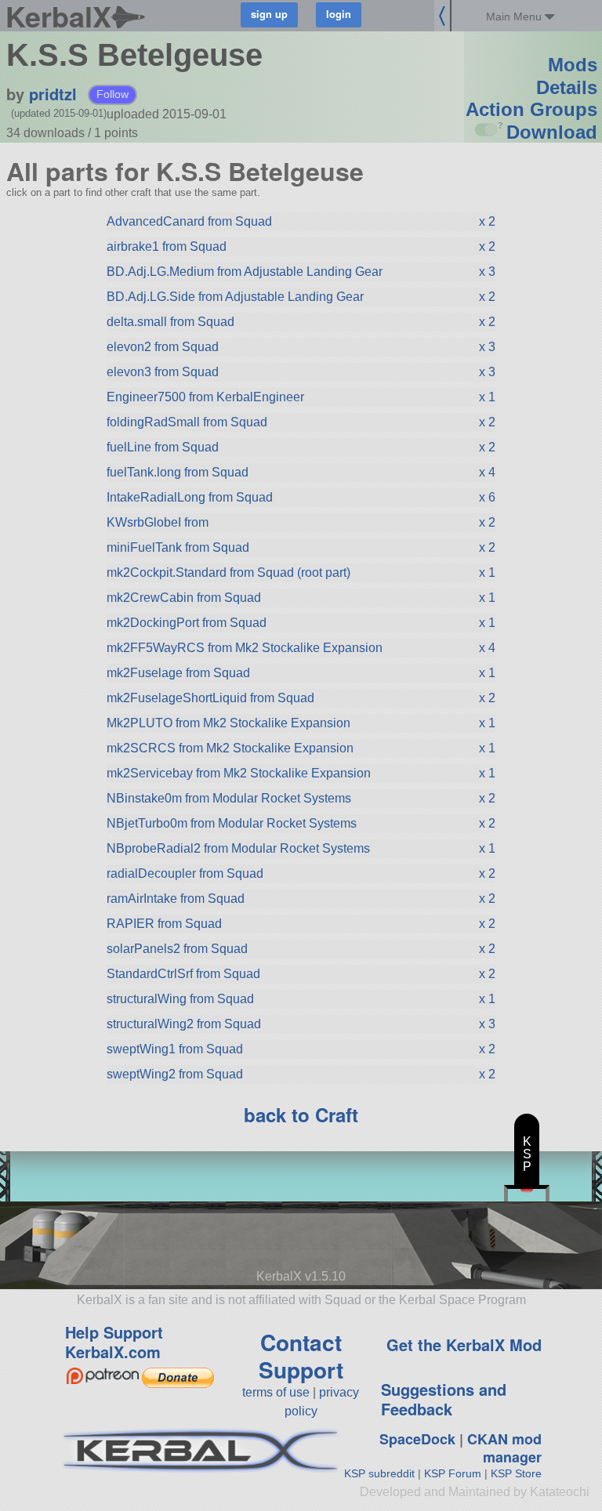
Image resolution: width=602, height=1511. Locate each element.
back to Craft (301, 1114)
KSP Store (516, 1473)
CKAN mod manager (504, 1448)
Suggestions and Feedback (443, 1399)
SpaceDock (417, 1439)
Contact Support (301, 1356)
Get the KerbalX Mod (464, 1344)
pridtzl (53, 93)
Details (566, 87)
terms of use (276, 1392)
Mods (572, 64)
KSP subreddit (379, 1473)
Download (551, 132)
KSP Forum (452, 1473)
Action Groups (531, 109)
